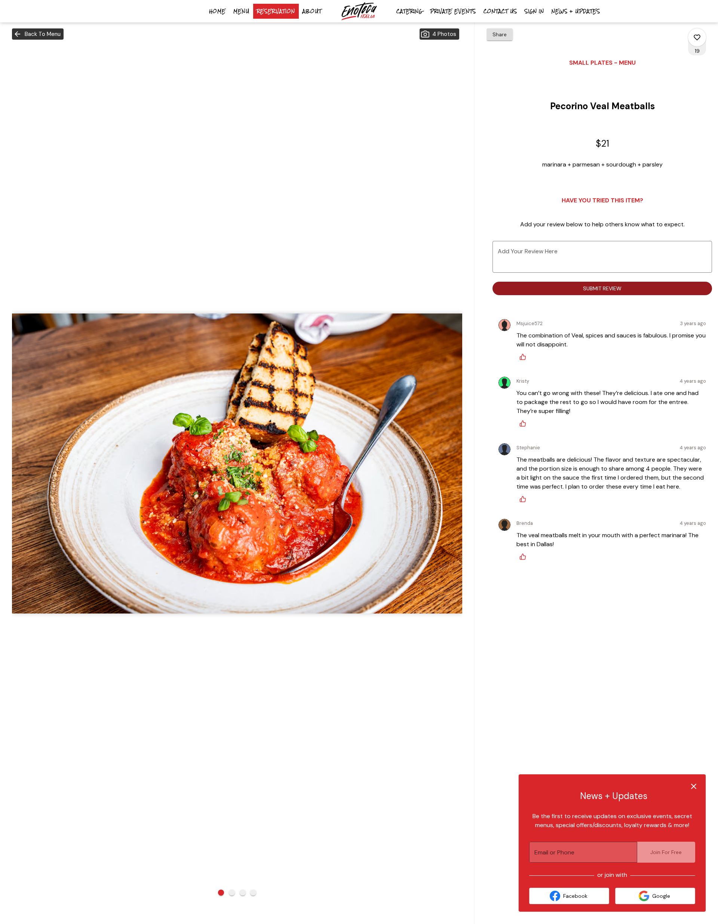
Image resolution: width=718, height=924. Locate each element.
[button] (38, 34)
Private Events (453, 11)
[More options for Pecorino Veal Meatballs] (697, 37)
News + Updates (576, 11)
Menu (241, 11)
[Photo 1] (221, 893)
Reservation (276, 11)
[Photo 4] (253, 893)
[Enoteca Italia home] (359, 11)
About (312, 11)
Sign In (534, 11)
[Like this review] (524, 357)
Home (217, 11)
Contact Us (500, 11)
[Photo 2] (232, 893)
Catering (409, 11)
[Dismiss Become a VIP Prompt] (694, 786)
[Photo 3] (243, 893)
